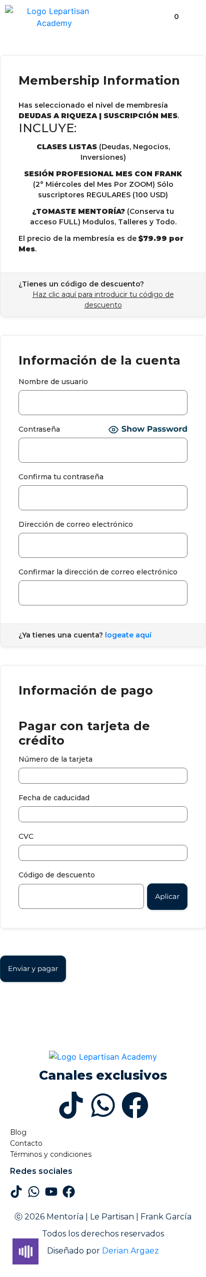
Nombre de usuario (53, 381)
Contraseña (39, 429)
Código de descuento (56, 874)
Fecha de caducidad (54, 797)
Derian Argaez (130, 1250)
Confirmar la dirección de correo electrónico (98, 571)
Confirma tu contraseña (61, 476)
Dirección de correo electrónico (75, 524)
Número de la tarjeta (55, 759)
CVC (26, 836)
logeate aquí (128, 635)
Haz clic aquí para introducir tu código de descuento (103, 299)
